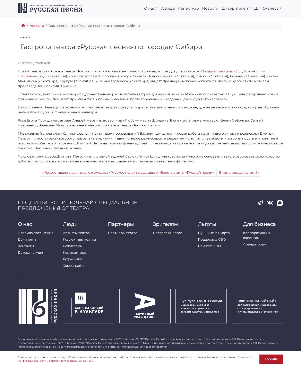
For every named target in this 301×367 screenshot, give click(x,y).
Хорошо (271, 359)
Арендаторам (254, 244)
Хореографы (73, 266)
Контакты (26, 246)
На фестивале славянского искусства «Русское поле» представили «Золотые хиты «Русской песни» (129, 172)
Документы (27, 239)
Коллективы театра (79, 239)
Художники (72, 259)
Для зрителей (235, 8)
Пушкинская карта (214, 233)
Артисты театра (76, 233)
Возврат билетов (167, 233)
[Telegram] (260, 203)
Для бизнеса (266, 8)
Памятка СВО (209, 246)
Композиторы (75, 252)
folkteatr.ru (91, 339)
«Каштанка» (28, 76)
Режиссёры (73, 246)
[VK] (270, 203)
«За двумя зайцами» (217, 71)
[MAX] (280, 203)
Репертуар (188, 8)
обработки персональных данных (70, 360)
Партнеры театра (123, 233)
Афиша (168, 8)
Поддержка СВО (212, 239)
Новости (210, 8)
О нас (149, 8)
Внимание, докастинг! (238, 172)
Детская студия (31, 252)
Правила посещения (35, 233)
